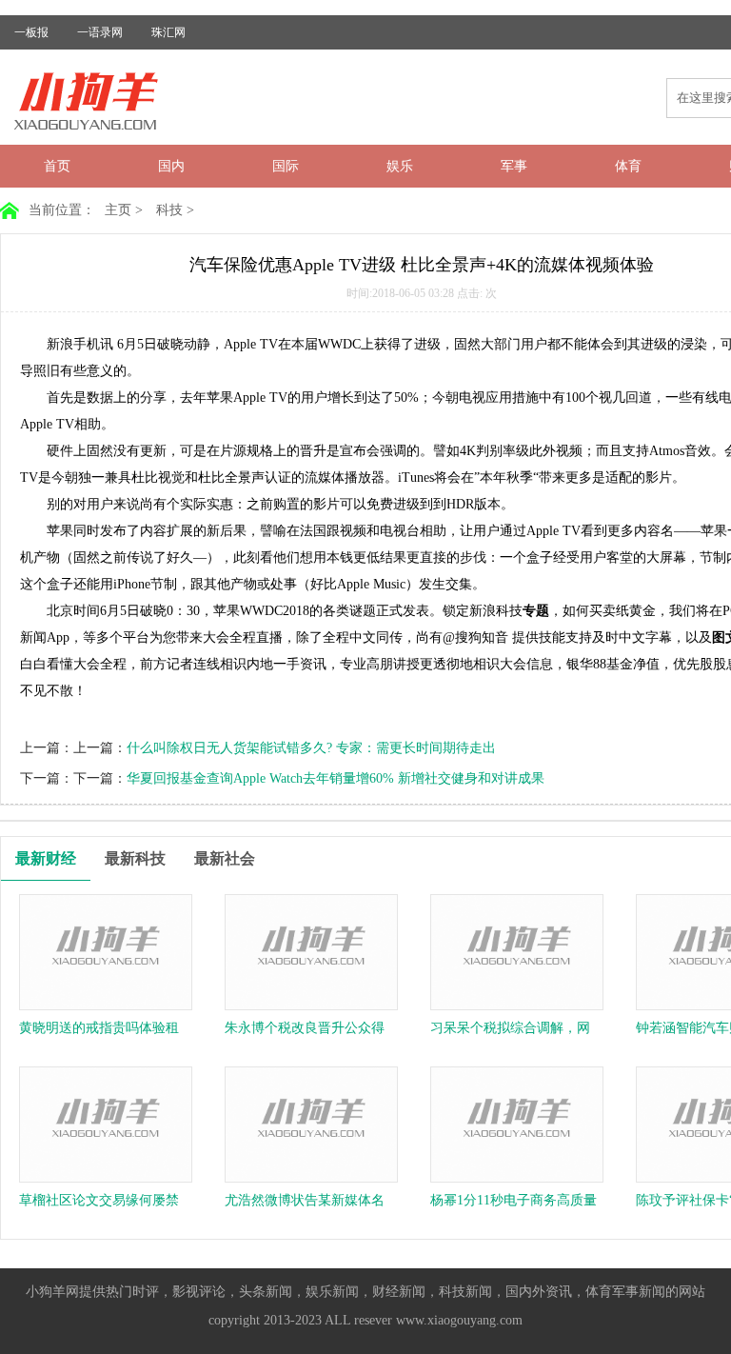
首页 (57, 166)
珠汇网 (168, 32)
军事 (514, 166)
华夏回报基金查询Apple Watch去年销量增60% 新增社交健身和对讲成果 (335, 778)
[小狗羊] (99, 130)
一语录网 (100, 32)
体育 (628, 166)
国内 (171, 166)
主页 (118, 210)
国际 (285, 166)
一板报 (31, 32)
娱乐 (399, 166)
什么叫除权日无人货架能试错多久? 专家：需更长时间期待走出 (311, 748)
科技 (169, 210)
